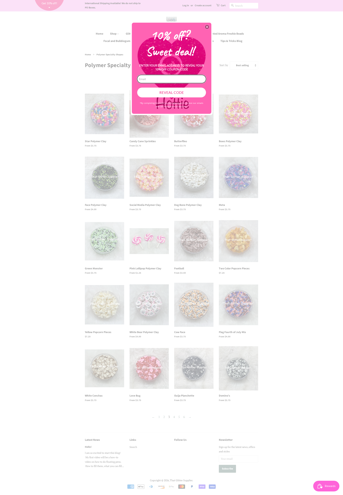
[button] (207, 27)
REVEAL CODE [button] (171, 92)
